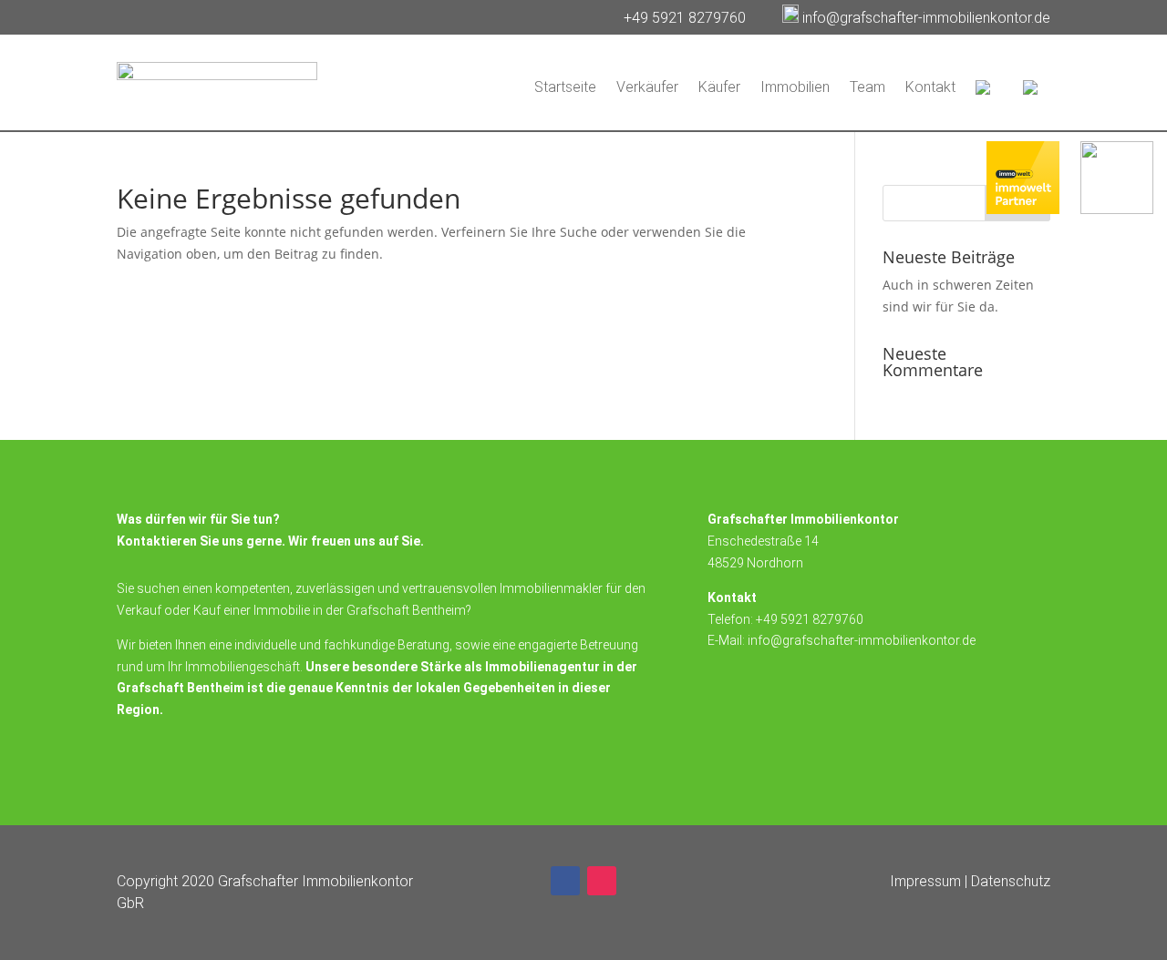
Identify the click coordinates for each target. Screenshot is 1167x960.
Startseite (565, 87)
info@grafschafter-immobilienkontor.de (926, 17)
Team (867, 87)
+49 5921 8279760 (686, 17)
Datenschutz (1010, 881)
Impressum (925, 881)
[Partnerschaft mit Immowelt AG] (1022, 209)
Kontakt (930, 87)
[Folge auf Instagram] (601, 880)
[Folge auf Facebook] (565, 880)
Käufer (719, 87)
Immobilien (795, 87)
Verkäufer (647, 87)
